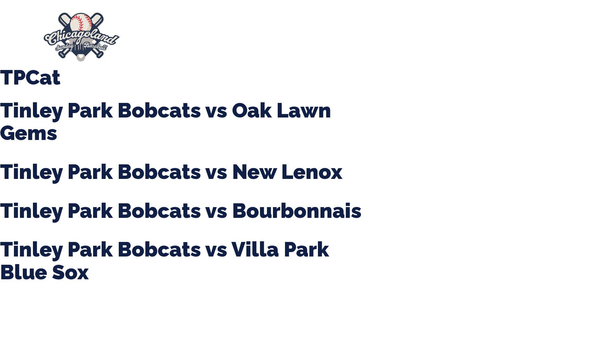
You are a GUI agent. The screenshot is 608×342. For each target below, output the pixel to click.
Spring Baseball (187, 37)
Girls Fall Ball (374, 37)
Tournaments (234, 37)
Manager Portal (420, 37)
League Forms (467, 37)
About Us (146, 37)
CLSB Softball (277, 37)
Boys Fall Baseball (326, 37)
